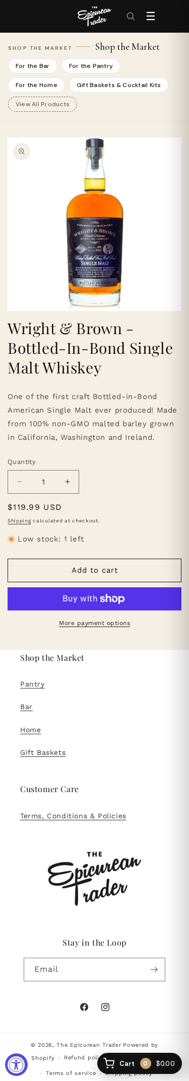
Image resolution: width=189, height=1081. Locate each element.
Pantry (32, 684)
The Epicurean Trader (88, 1045)
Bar (26, 707)
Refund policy (85, 1057)
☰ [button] (151, 16)
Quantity (22, 462)
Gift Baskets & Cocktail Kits (119, 85)
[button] (130, 16)
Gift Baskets (43, 752)
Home (30, 730)
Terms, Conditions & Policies (73, 816)
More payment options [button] (94, 623)
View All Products (43, 104)
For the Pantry (91, 66)
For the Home (36, 85)
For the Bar (33, 66)
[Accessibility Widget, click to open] (16, 1064)
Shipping (19, 520)
